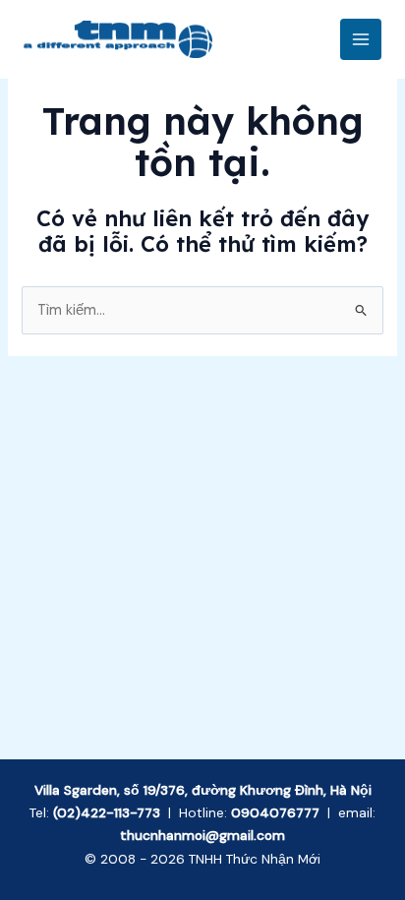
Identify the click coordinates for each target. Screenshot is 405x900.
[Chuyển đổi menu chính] (360, 39)
